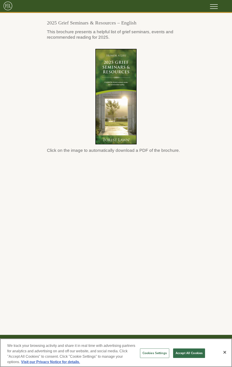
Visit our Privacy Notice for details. (50, 362)
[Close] (225, 352)
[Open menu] (214, 6)
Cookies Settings (155, 353)
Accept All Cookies (189, 353)
